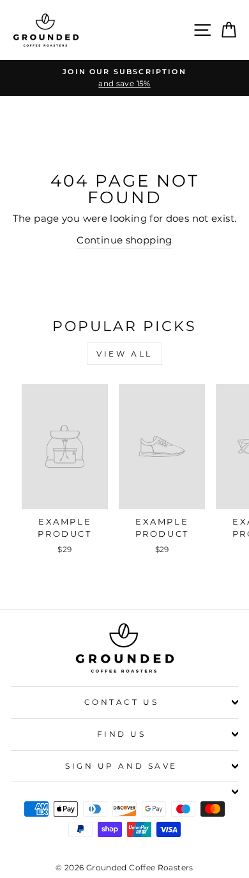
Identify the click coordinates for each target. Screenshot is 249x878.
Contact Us (121, 702)
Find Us (121, 734)
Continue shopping (124, 240)
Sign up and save (121, 766)
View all (124, 353)
